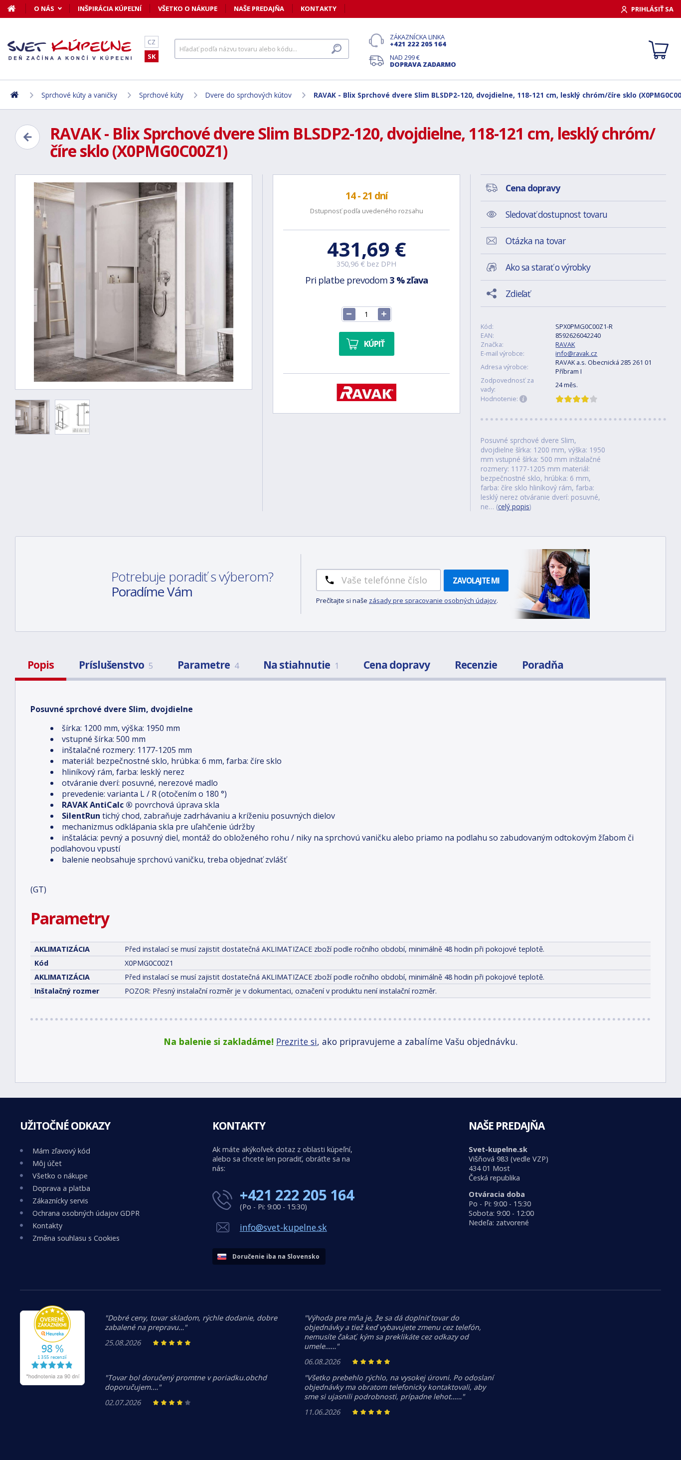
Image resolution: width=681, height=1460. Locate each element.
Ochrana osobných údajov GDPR (86, 1213)
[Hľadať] (336, 49)
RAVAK (565, 344)
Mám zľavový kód (61, 1151)
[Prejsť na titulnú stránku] (69, 49)
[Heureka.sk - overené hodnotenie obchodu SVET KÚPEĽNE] (52, 1382)
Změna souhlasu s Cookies (76, 1238)
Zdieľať (518, 293)
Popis (40, 665)
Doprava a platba (61, 1188)
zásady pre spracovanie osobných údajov (433, 600)
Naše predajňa (259, 8)
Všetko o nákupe (187, 8)
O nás (44, 8)
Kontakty (319, 8)
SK (152, 56)
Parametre (207, 665)
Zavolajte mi (476, 580)
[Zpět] (27, 137)
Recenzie (476, 665)
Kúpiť (374, 343)
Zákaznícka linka (418, 40)
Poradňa (542, 665)
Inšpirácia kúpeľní (110, 8)
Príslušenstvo (116, 665)
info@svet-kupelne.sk (283, 1227)
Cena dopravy (396, 665)
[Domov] (16, 8)
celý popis (513, 506)
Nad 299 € (423, 61)
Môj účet (47, 1163)
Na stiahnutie (301, 665)
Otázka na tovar (535, 241)
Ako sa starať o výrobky (548, 267)
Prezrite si (296, 1041)
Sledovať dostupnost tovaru (556, 214)
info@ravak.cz (576, 353)
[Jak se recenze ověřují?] (523, 399)
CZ (152, 41)
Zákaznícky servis (60, 1200)
